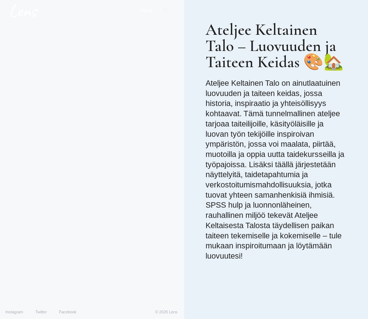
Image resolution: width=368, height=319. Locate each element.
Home (146, 10)
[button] (165, 11)
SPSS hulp (224, 205)
